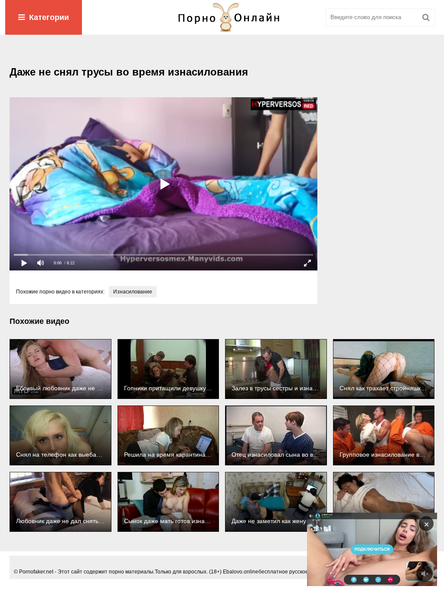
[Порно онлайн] (222, 17)
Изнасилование (132, 292)
